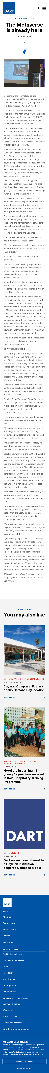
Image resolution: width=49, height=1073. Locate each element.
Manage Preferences (24, 1061)
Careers (6, 935)
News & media (9, 929)
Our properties (9, 991)
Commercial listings (11, 1004)
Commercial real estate (13, 960)
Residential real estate (13, 954)
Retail (5, 966)
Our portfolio (9, 923)
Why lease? (8, 1010)
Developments (9, 985)
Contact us (8, 942)
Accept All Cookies (24, 1068)
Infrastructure (9, 979)
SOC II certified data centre (16, 1029)
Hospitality (8, 973)
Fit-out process (10, 1016)
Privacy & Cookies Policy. (32, 1054)
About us (7, 917)
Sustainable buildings (12, 1022)
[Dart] (7, 902)
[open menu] (44, 9)
